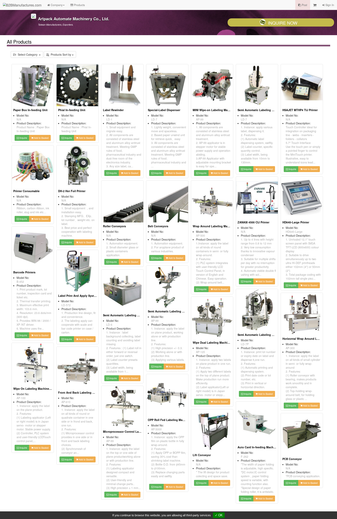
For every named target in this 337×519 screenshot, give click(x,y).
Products (79, 5)
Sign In (329, 5)
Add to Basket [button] (41, 137)
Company (56, 5)
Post (304, 5)
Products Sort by (60, 54)
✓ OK (219, 515)
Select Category (27, 54)
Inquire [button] (23, 137)
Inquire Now (282, 23)
